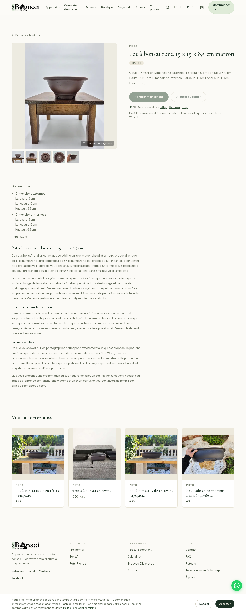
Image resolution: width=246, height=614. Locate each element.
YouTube (44, 570)
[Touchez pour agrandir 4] (59, 157)
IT (181, 7)
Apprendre (53, 7)
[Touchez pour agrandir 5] (73, 157)
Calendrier (134, 556)
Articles (140, 7)
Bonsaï (74, 556)
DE (193, 7)
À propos (154, 7)
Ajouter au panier (188, 97)
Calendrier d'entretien (71, 7)
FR (187, 7)
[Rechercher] (167, 7)
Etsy (185, 107)
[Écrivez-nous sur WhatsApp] (236, 585)
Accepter (225, 603)
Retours (191, 563)
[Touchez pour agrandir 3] (45, 157)
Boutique (107, 7)
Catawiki (174, 107)
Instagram (18, 570)
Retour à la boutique (27, 35)
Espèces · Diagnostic (141, 563)
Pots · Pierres (78, 563)
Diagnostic (124, 7)
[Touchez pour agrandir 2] (31, 157)
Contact (191, 549)
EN (176, 7)
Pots (133, 45)
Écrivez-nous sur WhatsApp (204, 570)
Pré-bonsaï (77, 549)
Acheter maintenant (149, 97)
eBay (163, 107)
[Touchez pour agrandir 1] (18, 157)
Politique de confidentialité (79, 607)
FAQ (188, 556)
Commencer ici (221, 7)
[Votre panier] (202, 7)
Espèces (91, 7)
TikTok (31, 570)
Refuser (204, 603)
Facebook (18, 578)
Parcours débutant (140, 549)
